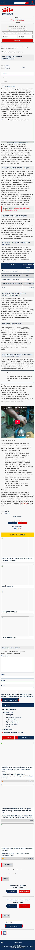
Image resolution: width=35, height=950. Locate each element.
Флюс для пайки (11, 724)
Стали (8, 726)
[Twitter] (16, 528)
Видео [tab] (5, 81)
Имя (3, 675)
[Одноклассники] (18, 528)
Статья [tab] (4, 74)
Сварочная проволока (13, 717)
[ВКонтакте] (15, 528)
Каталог (17, 22)
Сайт (2, 686)
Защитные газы (18, 47)
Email (3, 680)
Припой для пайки (12, 722)
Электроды (10, 715)
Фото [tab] (4, 78)
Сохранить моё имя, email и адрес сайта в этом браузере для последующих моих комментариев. (17, 695)
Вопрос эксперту (17, 20)
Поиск (26, 2)
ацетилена (24, 504)
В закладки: (32, 3)
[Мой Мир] (20, 528)
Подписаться (13, 926)
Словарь (17, 18)
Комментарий (5, 656)
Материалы (10, 47)
